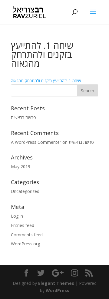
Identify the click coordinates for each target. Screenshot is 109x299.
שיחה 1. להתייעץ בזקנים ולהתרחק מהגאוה (46, 80)
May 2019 (20, 166)
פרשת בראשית (23, 117)
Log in (17, 216)
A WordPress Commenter (36, 142)
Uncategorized (25, 191)
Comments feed (27, 235)
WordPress (57, 290)
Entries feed (22, 225)
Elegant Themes (56, 283)
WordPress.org (25, 244)
